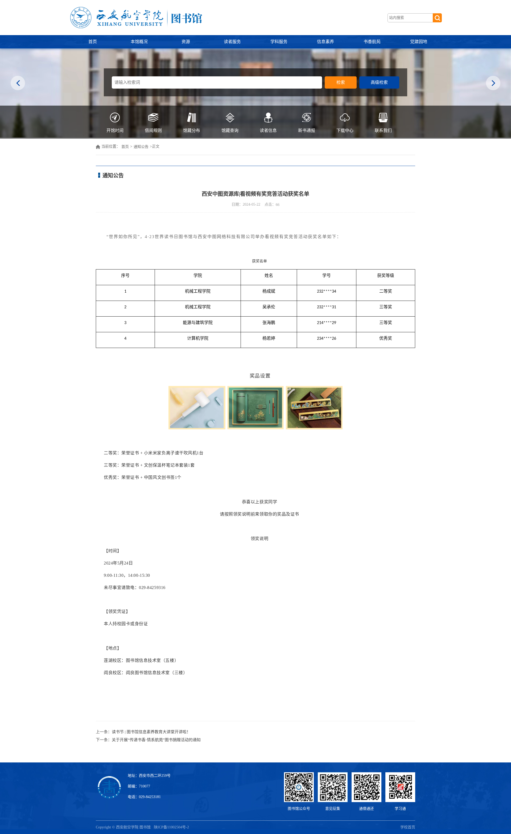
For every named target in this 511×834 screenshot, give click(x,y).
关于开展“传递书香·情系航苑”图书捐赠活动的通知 (156, 740)
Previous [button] (18, 83)
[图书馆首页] (135, 17)
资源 (186, 41)
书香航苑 (372, 41)
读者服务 (232, 41)
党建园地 (418, 41)
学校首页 (407, 827)
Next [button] (493, 83)
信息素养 (325, 41)
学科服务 (278, 41)
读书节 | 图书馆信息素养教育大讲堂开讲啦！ (151, 732)
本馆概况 (139, 41)
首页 (92, 41)
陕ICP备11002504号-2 (172, 827)
